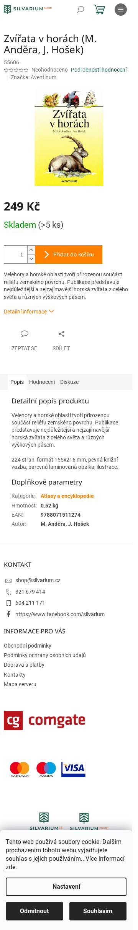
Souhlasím (97, 911)
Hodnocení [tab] (42, 382)
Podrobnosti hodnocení (99, 70)
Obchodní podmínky (27, 646)
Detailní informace (25, 311)
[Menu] (120, 9)
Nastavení (66, 886)
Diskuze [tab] (69, 382)
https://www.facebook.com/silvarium (60, 614)
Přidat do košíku (73, 254)
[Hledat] (80, 9)
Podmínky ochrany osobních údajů (45, 655)
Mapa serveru (20, 684)
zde (10, 867)
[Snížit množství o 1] (31, 259)
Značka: (33, 77)
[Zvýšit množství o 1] (31, 250)
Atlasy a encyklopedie (67, 496)
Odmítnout (34, 911)
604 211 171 (30, 603)
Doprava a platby (24, 665)
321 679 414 (30, 592)
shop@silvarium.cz (38, 580)
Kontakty (15, 675)
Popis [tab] (17, 382)
